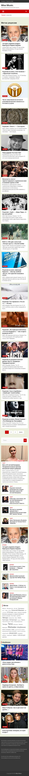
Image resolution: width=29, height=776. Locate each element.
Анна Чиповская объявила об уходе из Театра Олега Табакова (18, 521)
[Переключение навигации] (3, 11)
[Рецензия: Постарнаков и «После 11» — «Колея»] (14, 292)
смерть (15, 635)
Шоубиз (5, 658)
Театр (3, 463)
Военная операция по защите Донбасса (13, 614)
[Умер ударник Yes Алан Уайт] (14, 143)
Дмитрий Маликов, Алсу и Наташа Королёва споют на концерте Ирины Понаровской (18, 597)
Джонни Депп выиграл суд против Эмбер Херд (17, 576)
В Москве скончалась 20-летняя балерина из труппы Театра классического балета (18, 501)
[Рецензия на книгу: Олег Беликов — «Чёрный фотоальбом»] (14, 62)
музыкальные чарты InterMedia (9, 631)
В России (10, 612)
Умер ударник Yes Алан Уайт (11, 153)
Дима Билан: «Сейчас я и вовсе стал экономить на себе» (18, 587)
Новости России (6, 621)
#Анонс (4, 608)
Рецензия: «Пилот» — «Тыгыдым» (13, 126)
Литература (13, 620)
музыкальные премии (20, 629)
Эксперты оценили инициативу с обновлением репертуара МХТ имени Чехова (18, 512)
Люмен (19, 620)
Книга (19, 618)
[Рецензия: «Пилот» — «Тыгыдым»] (14, 116)
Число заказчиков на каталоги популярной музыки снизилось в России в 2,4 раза (13, 101)
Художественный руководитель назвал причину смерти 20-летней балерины (17, 490)
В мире (15, 612)
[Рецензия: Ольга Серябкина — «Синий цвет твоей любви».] (14, 381)
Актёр (9, 610)
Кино (16, 617)
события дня (21, 635)
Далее (21, 432)
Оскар (12, 621)
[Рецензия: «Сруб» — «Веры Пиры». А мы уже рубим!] (14, 202)
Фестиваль (15, 624)
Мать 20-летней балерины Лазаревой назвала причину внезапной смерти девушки (11, 466)
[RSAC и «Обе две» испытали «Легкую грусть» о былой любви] (14, 232)
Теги (10, 624)
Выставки (13, 615)
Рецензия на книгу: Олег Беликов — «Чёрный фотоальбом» (17, 568)
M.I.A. (3, 610)
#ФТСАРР (15, 608)
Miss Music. (7, 5)
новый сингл (5, 633)
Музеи (23, 620)
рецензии (13, 633)
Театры (4, 624)
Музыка (5, 39)
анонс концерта (6, 629)
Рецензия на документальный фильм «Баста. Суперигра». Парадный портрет (12, 361)
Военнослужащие (6, 615)
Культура (5, 620)
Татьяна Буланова (18, 621)
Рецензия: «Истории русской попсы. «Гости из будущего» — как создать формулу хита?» (14, 331)
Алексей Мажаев (17, 610)
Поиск (25, 440)
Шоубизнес (21, 627)
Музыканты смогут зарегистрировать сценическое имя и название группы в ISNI (14, 180)
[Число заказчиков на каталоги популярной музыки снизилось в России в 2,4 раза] (14, 90)
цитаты (4, 637)
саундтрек (9, 635)
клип (12, 629)
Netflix (6, 610)
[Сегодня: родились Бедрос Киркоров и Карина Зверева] (14, 34)
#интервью (21, 608)
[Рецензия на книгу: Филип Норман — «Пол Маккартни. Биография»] (14, 409)
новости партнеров (21, 631)
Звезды (5, 618)
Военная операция (22, 612)
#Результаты (10, 608)
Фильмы (12, 627)
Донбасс (19, 615)
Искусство (11, 617)
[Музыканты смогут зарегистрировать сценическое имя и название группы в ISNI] (14, 169)
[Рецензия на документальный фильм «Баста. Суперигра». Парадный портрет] (14, 350)
